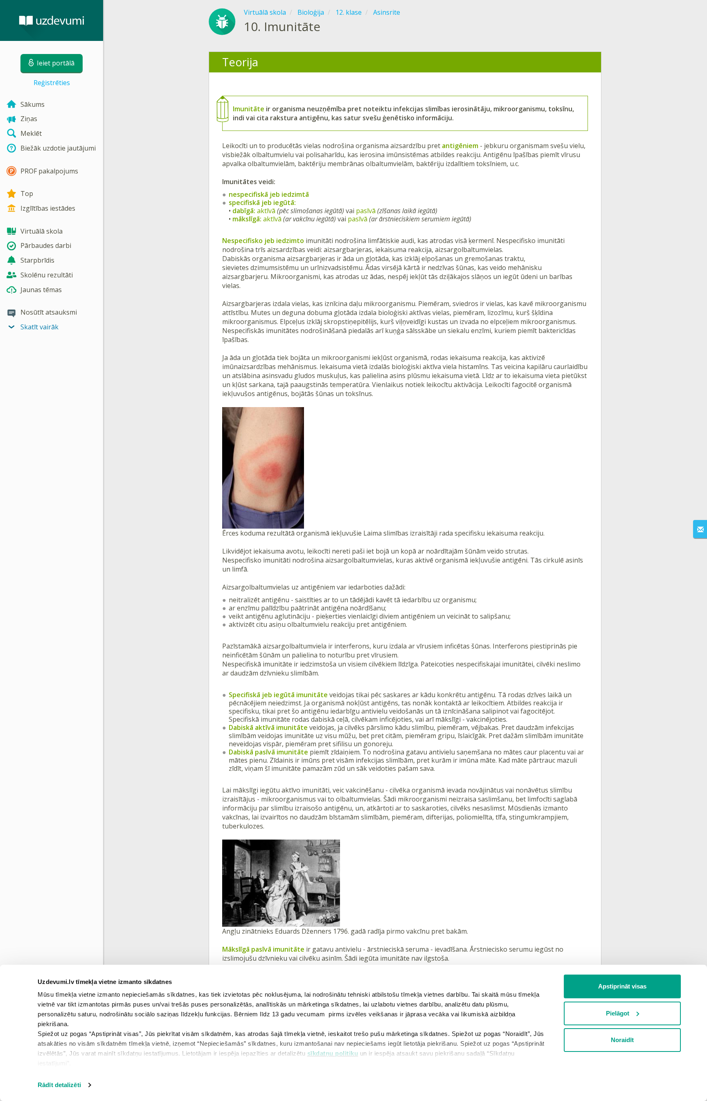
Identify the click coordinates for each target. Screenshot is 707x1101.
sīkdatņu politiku (332, 1053)
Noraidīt (622, 1039)
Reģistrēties (52, 83)
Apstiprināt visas (622, 986)
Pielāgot (617, 1013)
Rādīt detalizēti (59, 1084)
